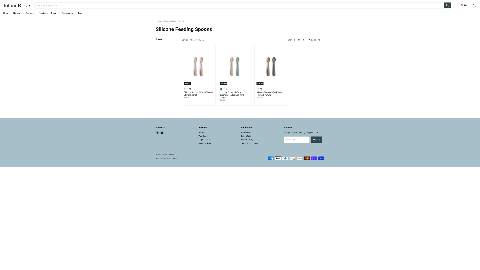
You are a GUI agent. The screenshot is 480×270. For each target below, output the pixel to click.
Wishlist (201, 132)
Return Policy (246, 136)
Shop (5, 13)
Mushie (186, 97)
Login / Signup (204, 140)
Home (158, 21)
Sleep (54, 13)
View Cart (202, 136)
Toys (80, 13)
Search (158, 155)
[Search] (447, 5)
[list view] (322, 40)
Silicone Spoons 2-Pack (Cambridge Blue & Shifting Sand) (232, 95)
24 (295, 40)
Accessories (67, 13)
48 (303, 40)
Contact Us (246, 132)
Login (466, 5)
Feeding (42, 13)
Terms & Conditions (249, 143)
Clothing (17, 13)
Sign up (316, 139)
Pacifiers (30, 13)
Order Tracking (204, 143)
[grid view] (319, 40)
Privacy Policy (247, 140)
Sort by (185, 40)
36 (299, 40)
